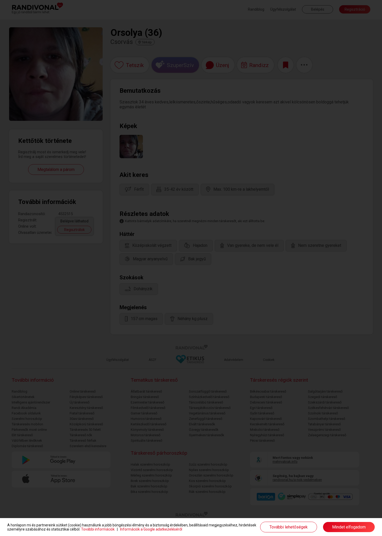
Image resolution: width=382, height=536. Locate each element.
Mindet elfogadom (349, 527)
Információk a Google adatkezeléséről (151, 529)
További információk (98, 529)
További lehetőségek (288, 527)
